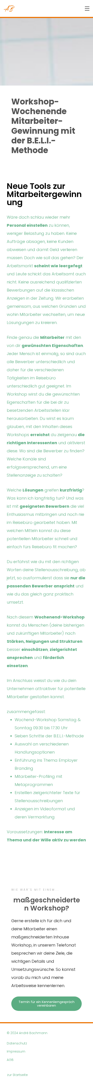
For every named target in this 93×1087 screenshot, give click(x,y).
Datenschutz (17, 1043)
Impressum (16, 1051)
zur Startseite (17, 1075)
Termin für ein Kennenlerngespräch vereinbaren (47, 1004)
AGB (10, 1060)
